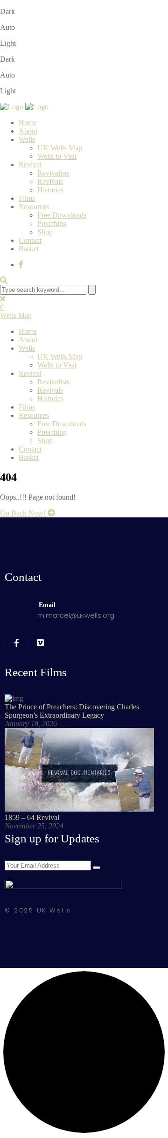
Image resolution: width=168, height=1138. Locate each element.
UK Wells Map (59, 148)
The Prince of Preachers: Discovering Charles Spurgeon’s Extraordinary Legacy (72, 711)
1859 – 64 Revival (32, 817)
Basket (29, 249)
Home (28, 123)
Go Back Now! (24, 513)
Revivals (50, 181)
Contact (30, 240)
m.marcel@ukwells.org (75, 615)
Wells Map (16, 315)
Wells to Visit (57, 156)
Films (27, 198)
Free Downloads (61, 215)
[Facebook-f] (16, 643)
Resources (34, 207)
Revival (30, 165)
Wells (27, 139)
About (28, 131)
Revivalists (53, 173)
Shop (45, 232)
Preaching (52, 223)
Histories (50, 190)
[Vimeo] (40, 643)
